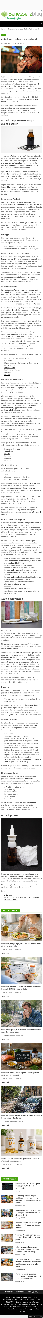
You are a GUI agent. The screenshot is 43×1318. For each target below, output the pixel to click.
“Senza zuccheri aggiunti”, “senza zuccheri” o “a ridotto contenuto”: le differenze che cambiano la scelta (28, 1262)
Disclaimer (20, 1292)
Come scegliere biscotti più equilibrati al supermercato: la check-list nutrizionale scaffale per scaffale (28, 1199)
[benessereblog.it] (21, 15)
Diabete (7, 374)
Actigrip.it (8, 895)
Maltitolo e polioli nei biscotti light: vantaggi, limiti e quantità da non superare (28, 1224)
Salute (4, 35)
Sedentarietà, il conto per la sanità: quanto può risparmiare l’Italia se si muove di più (29, 1212)
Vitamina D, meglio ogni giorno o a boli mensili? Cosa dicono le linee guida (29, 1237)
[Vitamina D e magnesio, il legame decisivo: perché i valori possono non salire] (21, 1056)
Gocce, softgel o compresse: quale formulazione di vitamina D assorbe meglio (20, 1160)
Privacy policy (33, 1292)
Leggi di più (5, 953)
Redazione (9, 1292)
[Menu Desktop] (3, 24)
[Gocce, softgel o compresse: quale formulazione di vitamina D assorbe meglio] (21, 1142)
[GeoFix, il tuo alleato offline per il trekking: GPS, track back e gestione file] (7, 1186)
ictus (20, 412)
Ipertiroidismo (9, 368)
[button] (41, 24)
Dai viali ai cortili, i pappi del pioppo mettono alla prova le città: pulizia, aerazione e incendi (29, 1276)
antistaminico (35, 176)
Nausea (7, 454)
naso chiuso (7, 187)
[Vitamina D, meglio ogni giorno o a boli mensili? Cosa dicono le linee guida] (21, 927)
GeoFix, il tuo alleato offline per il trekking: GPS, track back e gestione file (28, 1185)
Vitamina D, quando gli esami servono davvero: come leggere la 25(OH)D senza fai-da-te (21, 988)
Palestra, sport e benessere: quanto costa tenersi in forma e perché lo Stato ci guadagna (27, 1249)
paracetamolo (6, 527)
